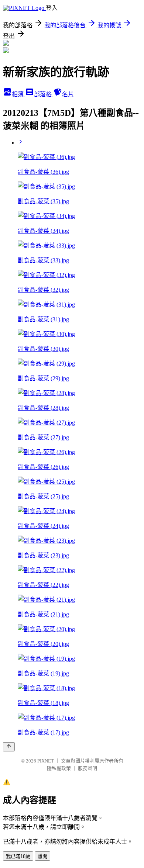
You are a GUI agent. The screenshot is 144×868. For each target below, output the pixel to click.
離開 (42, 856)
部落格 (43, 94)
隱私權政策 (59, 768)
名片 (68, 94)
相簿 (18, 94)
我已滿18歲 (18, 856)
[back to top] (9, 746)
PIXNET (45, 761)
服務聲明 (87, 768)
